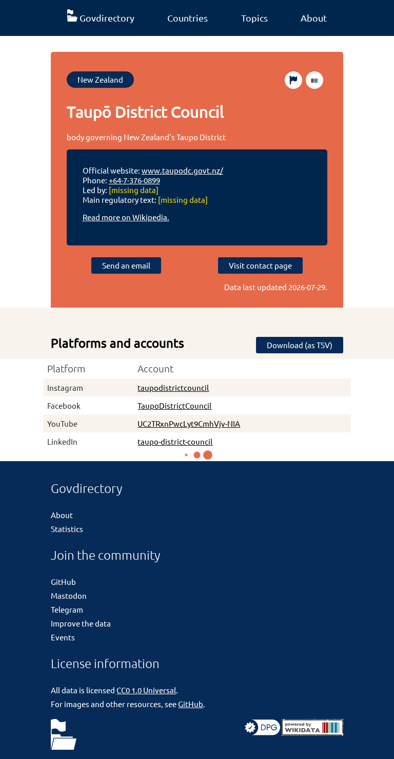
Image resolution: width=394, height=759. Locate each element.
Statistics (67, 529)
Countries (187, 17)
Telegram (67, 609)
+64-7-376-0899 (134, 180)
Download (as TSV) (299, 345)
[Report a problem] (293, 80)
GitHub (63, 581)
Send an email (126, 265)
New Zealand (100, 79)
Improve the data (81, 623)
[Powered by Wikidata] (312, 732)
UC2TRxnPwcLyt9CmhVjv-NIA (188, 423)
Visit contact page (260, 265)
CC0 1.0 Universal (146, 690)
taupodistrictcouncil (173, 387)
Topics (254, 17)
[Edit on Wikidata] (314, 80)
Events (63, 637)
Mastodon (69, 595)
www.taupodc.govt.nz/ (182, 170)
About (314, 17)
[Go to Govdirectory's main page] (63, 735)
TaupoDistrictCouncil (174, 405)
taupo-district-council (174, 441)
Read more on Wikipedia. (126, 217)
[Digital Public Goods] (262, 732)
